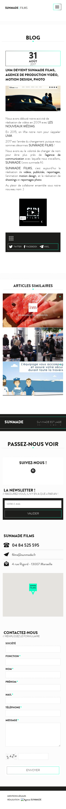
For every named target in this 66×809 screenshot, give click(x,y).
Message (12, 720)
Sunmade (14, 422)
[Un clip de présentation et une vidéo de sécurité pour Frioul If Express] (33, 379)
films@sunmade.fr (24, 554)
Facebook (31, 246)
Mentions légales (16, 796)
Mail (46, 246)
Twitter (17, 246)
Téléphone (13, 707)
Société (11, 643)
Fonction (13, 656)
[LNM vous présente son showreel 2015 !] (33, 310)
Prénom (12, 682)
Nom (9, 669)
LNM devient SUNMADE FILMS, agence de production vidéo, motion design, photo (32, 75)
